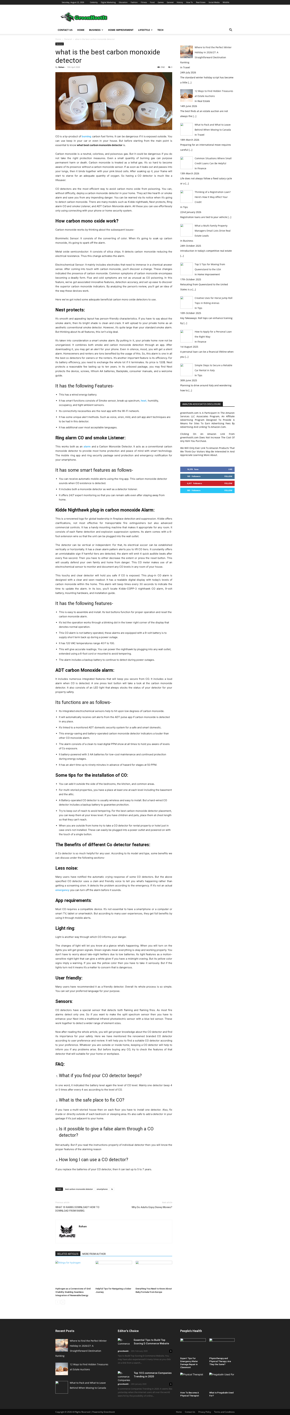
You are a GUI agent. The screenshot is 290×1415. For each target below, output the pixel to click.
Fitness (144, 2)
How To (189, 2)
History (180, 2)
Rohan (61, 67)
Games (161, 2)
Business (95, 29)
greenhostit (123, 1351)
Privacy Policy (204, 1411)
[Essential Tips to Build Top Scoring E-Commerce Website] (124, 1343)
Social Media (214, 2)
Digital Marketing (108, 2)
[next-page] (63, 1302)
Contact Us (65, 29)
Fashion (134, 2)
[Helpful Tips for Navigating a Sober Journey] (113, 1273)
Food (152, 2)
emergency (62, 890)
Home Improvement (120, 29)
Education (123, 2)
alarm (87, 446)
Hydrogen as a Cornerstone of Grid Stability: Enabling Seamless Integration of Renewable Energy (73, 1292)
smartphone (102, 1189)
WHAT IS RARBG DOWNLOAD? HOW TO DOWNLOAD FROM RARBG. (77, 1209)
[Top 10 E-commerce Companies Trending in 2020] (124, 1376)
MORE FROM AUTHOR (94, 1254)
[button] (231, 30)
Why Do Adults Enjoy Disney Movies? (152, 1207)
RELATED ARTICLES (67, 1254)
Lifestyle (144, 29)
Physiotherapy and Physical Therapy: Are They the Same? (220, 1361)
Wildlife (226, 2)
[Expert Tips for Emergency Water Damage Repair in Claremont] (193, 1347)
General (170, 2)
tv (112, 1189)
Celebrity (94, 2)
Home (80, 29)
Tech (160, 29)
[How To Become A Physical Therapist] (193, 1381)
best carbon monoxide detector (79, 1189)
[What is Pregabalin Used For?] (222, 1381)
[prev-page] (57, 1302)
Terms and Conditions (224, 1411)
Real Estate (200, 2)
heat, (144, 400)
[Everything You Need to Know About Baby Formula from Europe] (154, 1273)
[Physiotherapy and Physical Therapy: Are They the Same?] (222, 1347)
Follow (228, 476)
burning (86, 136)
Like (230, 469)
